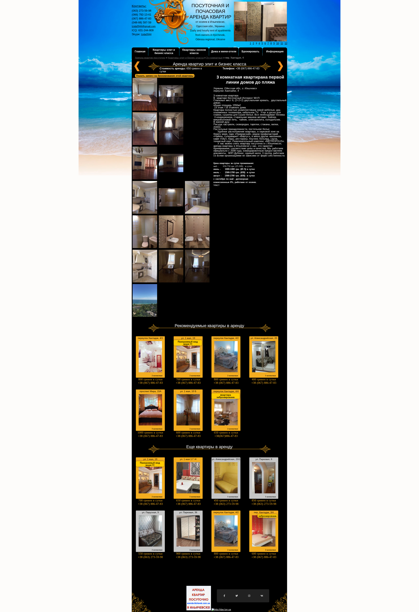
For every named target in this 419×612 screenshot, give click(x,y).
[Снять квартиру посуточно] (221, 609)
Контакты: (139, 6)
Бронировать (250, 51)
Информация (274, 51)
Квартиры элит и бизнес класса (164, 51)
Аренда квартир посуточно (150, 57)
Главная (140, 51)
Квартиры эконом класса (194, 51)
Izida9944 (146, 34)
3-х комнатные (214, 57)
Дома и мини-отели (223, 51)
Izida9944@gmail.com (144, 26)
